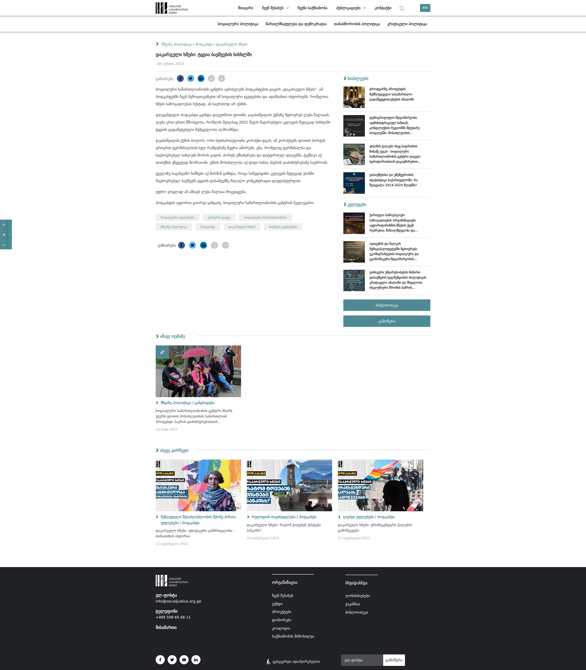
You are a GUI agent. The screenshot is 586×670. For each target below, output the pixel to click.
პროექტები (281, 612)
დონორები (281, 620)
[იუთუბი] (184, 659)
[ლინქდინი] (201, 78)
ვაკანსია (352, 604)
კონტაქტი (383, 8)
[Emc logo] (172, 8)
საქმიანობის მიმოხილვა (293, 636)
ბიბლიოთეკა (387, 305)
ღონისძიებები (357, 596)
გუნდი (277, 604)
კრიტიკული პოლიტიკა (407, 24)
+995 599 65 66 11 (173, 617)
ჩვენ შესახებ (272, 8)
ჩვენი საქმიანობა (312, 8)
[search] (402, 8)
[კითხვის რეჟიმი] (221, 78)
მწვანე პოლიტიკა (176, 44)
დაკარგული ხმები (231, 44)
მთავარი (245, 8)
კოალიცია (281, 628)
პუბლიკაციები (348, 8)
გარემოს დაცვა (219, 217)
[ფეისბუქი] (180, 78)
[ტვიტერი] (190, 78)
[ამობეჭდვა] (211, 78)
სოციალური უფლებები (177, 217)
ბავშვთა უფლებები (283, 227)
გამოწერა (387, 321)
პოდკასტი (204, 44)
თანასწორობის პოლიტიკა (357, 24)
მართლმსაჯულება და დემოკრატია (296, 24)
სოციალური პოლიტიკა (238, 24)
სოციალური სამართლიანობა (265, 217)
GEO (425, 7)
